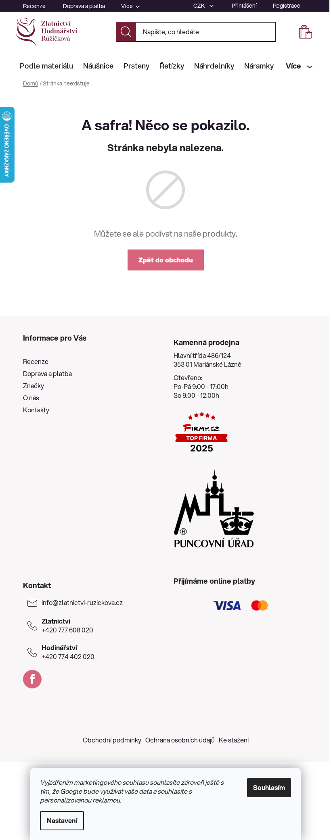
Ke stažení (234, 739)
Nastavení (62, 820)
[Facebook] (32, 679)
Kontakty (36, 409)
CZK (199, 6)
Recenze (34, 6)
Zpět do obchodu (165, 259)
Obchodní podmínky (112, 739)
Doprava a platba (84, 6)
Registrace (286, 6)
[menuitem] (46, 65)
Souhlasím (269, 787)
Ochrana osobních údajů (180, 739)
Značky (33, 385)
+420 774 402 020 (68, 652)
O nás (31, 397)
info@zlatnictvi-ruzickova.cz (82, 602)
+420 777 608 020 (67, 625)
